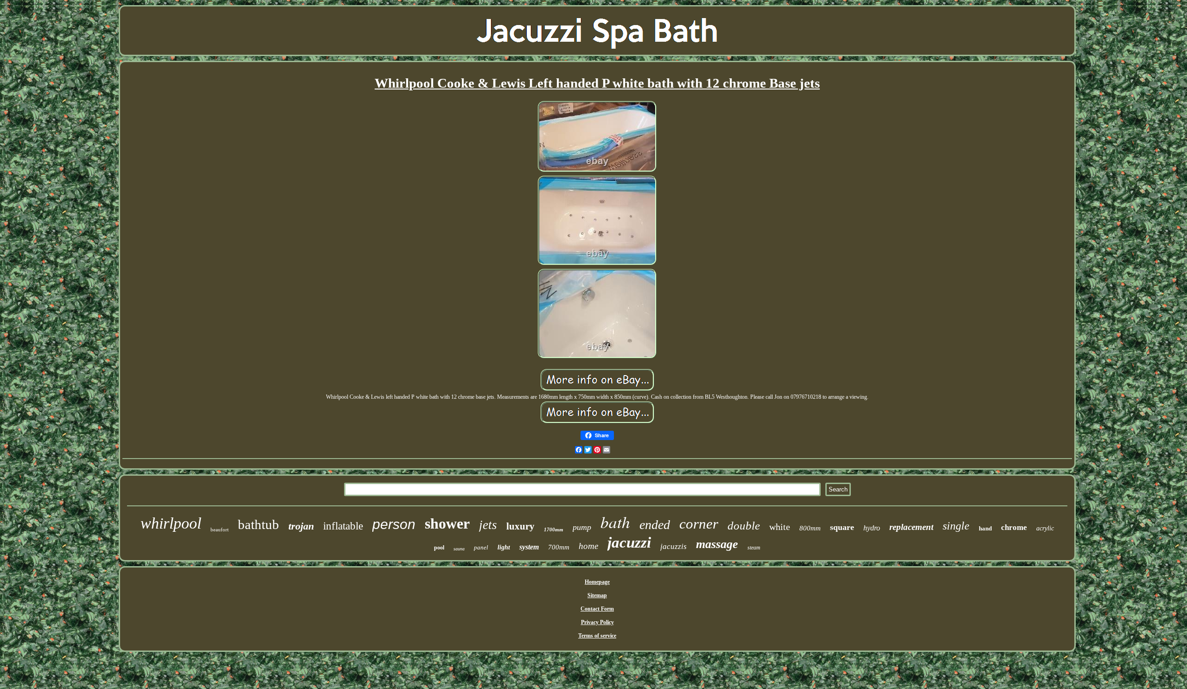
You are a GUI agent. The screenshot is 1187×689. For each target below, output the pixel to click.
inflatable (343, 526)
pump (582, 527)
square (842, 527)
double (744, 525)
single (956, 526)
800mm (810, 528)
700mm (558, 547)
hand (985, 528)
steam (753, 547)
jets (488, 525)
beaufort (220, 529)
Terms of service (597, 635)
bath (615, 521)
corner (698, 524)
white (779, 527)
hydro (871, 528)
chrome (1014, 527)
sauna (459, 548)
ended (654, 524)
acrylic (1045, 528)
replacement (911, 527)
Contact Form (597, 609)
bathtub (258, 524)
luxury (520, 526)
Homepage (597, 582)
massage (717, 544)
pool (439, 547)
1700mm (553, 529)
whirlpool (170, 523)
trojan (301, 526)
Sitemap (597, 595)
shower (447, 523)
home (588, 546)
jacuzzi (629, 542)
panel (481, 547)
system (529, 547)
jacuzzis (673, 546)
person (393, 524)
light (504, 547)
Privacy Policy (597, 622)
